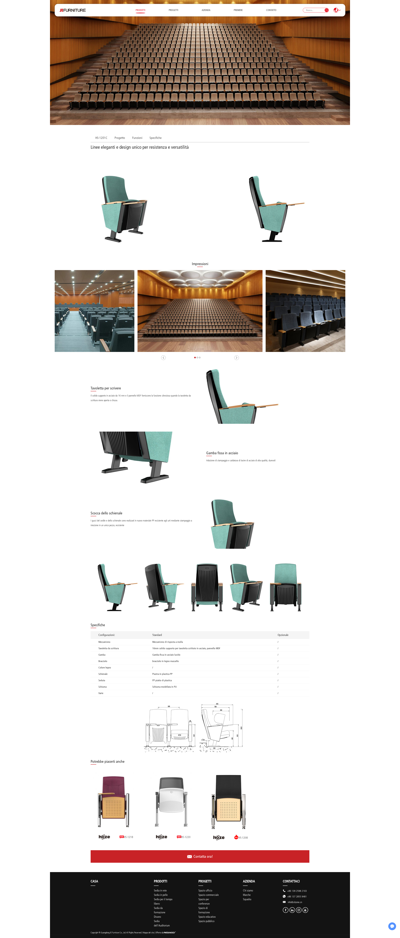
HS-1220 (185, 837)
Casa (94, 881)
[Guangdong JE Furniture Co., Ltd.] (72, 10)
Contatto (271, 10)
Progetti (173, 10)
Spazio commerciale (208, 894)
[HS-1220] (171, 802)
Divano (157, 916)
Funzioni (137, 138)
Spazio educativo (207, 916)
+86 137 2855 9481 (297, 896)
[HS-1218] (114, 802)
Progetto (120, 138)
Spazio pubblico (206, 921)
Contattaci (291, 881)
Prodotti (140, 10)
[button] (163, 357)
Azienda (206, 10)
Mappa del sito (148, 932)
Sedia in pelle (161, 894)
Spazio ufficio (205, 890)
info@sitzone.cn (295, 902)
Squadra (247, 899)
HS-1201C (101, 138)
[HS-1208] (228, 802)
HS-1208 (243, 837)
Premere (238, 10)
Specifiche (156, 138)
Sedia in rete (160, 890)
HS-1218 (128, 837)
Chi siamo (248, 890)
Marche (247, 894)
